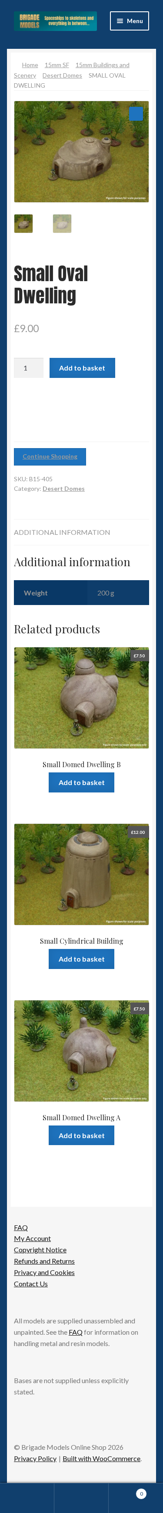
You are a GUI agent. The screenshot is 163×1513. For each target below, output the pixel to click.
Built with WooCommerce (101, 1458)
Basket (126, 1491)
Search (81, 1498)
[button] (136, 114)
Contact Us (31, 1283)
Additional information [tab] (62, 532)
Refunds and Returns (44, 1261)
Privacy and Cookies (44, 1272)
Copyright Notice (40, 1249)
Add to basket (82, 368)
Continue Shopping (50, 456)
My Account (32, 1238)
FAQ (21, 1227)
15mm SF (57, 64)
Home (30, 64)
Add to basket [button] (82, 782)
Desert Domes (62, 75)
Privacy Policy (35, 1458)
